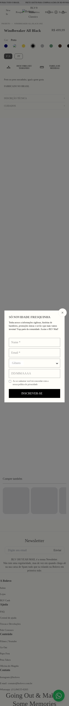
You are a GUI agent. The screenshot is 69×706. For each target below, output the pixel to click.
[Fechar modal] (62, 312)
